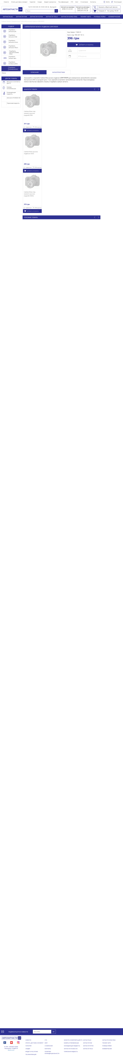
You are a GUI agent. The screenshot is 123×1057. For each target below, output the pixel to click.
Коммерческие (114, 16)
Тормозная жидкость (71, 1051)
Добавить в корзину (86, 45)
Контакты (93, 2)
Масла (4, 73)
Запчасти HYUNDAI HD (71, 1049)
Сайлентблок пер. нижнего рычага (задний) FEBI (30, 113)
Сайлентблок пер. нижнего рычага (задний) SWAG (30, 194)
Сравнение (82, 50)
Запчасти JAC (8, 16)
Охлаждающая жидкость (72, 1046)
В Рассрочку (82, 56)
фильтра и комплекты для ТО (73, 1040)
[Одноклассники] (18, 1042)
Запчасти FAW (21, 16)
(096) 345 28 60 (82, 9)
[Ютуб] (11, 1042)
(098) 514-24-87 (67, 9)
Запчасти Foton (36, 16)
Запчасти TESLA (52, 16)
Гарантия (32, 2)
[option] (32, 112)
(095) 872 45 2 (82, 11)
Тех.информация (63, 2)
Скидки (40, 2)
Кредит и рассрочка (50, 2)
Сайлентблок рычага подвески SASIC (31, 152)
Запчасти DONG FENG (69, 16)
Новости (6, 2)
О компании (84, 2)
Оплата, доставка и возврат (19, 2)
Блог (76, 2)
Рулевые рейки (99, 16)
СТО (72, 2)
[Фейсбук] (4, 1042)
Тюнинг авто (85, 16)
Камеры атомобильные (71, 1043)
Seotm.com (11, 1050)
